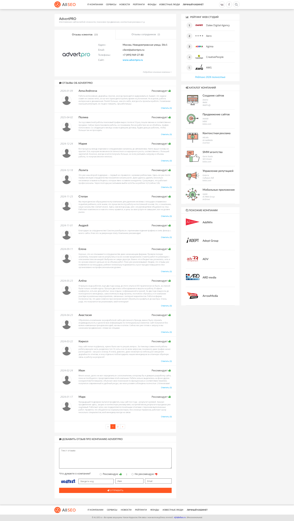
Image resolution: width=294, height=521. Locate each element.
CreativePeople (215, 57)
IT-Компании (95, 5)
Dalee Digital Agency (218, 25)
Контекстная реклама (216, 133)
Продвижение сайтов (216, 114)
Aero (209, 36)
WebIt (205, 102)
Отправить (116, 490)
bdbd (205, 121)
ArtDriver (206, 199)
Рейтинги (139, 5)
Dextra (205, 99)
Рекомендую (111, 474)
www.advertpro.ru (133, 60)
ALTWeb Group (209, 196)
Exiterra (206, 175)
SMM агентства (212, 152)
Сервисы (111, 5)
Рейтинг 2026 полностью (210, 77)
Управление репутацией (218, 171)
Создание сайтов (213, 95)
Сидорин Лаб (208, 178)
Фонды (152, 5)
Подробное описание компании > (157, 72)
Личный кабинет (193, 5)
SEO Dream (207, 159)
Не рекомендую (145, 474)
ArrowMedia (208, 140)
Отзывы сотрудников (146, 34)
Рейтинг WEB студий (204, 17)
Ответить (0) (166, 108)
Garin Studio (208, 156)
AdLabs (206, 137)
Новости (124, 5)
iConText (206, 143)
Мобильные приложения (219, 190)
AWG (209, 67)
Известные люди (169, 5)
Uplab (205, 194)
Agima (209, 46)
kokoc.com (207, 124)
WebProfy (207, 105)
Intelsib (205, 118)
